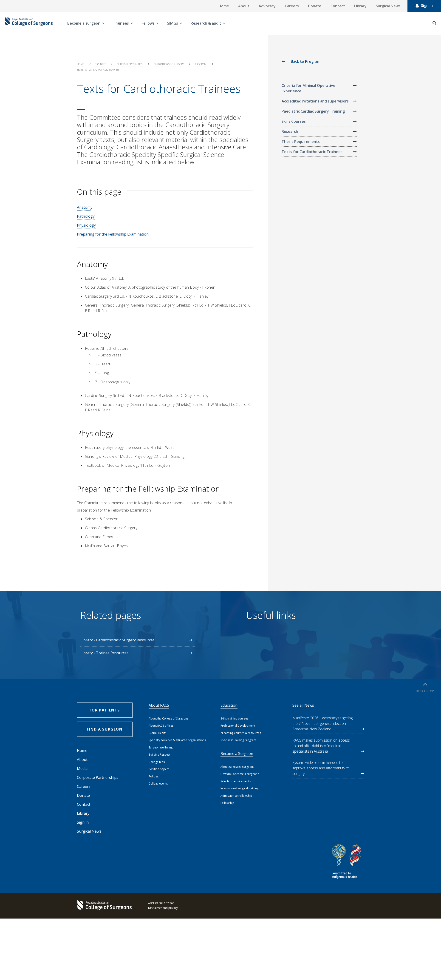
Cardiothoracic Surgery (169, 64)
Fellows (148, 23)
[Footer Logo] (105, 905)
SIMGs (172, 23)
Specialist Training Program (238, 740)
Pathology (86, 216)
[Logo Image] (29, 23)
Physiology (86, 225)
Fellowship (227, 803)
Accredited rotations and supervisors (315, 101)
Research (290, 131)
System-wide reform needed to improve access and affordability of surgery (320, 768)
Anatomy (84, 207)
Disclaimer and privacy (163, 908)
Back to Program (305, 61)
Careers (292, 6)
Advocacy (267, 6)
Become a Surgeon (236, 753)
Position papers (159, 769)
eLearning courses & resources (240, 733)
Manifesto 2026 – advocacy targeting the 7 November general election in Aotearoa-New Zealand (322, 723)
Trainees (121, 23)
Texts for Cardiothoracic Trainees (312, 151)
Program (200, 64)
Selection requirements (235, 781)
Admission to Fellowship (236, 796)
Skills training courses (234, 718)
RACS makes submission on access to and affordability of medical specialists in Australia (321, 746)
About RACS (159, 705)
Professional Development (237, 726)
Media (82, 768)
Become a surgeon (83, 23)
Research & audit (206, 23)
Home (223, 6)
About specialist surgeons (237, 767)
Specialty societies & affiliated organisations (177, 740)
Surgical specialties (129, 64)
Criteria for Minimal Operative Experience (308, 88)
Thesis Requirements (301, 141)
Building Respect (159, 755)
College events (158, 783)
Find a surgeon (104, 729)
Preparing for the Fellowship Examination (113, 234)
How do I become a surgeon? (239, 774)
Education (228, 705)
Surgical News (388, 6)
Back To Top (425, 691)
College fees (157, 762)
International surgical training (239, 788)
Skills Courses (294, 121)
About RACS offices (161, 726)
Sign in (83, 822)
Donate (314, 6)
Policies (153, 776)
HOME (80, 64)
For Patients (105, 710)
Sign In (427, 5)
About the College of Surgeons (168, 718)
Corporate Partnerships (97, 777)
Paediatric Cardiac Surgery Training (313, 111)
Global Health (158, 733)
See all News (303, 705)
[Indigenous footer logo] (347, 862)
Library (360, 6)
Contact (338, 6)
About (243, 6)
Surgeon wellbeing (160, 747)
